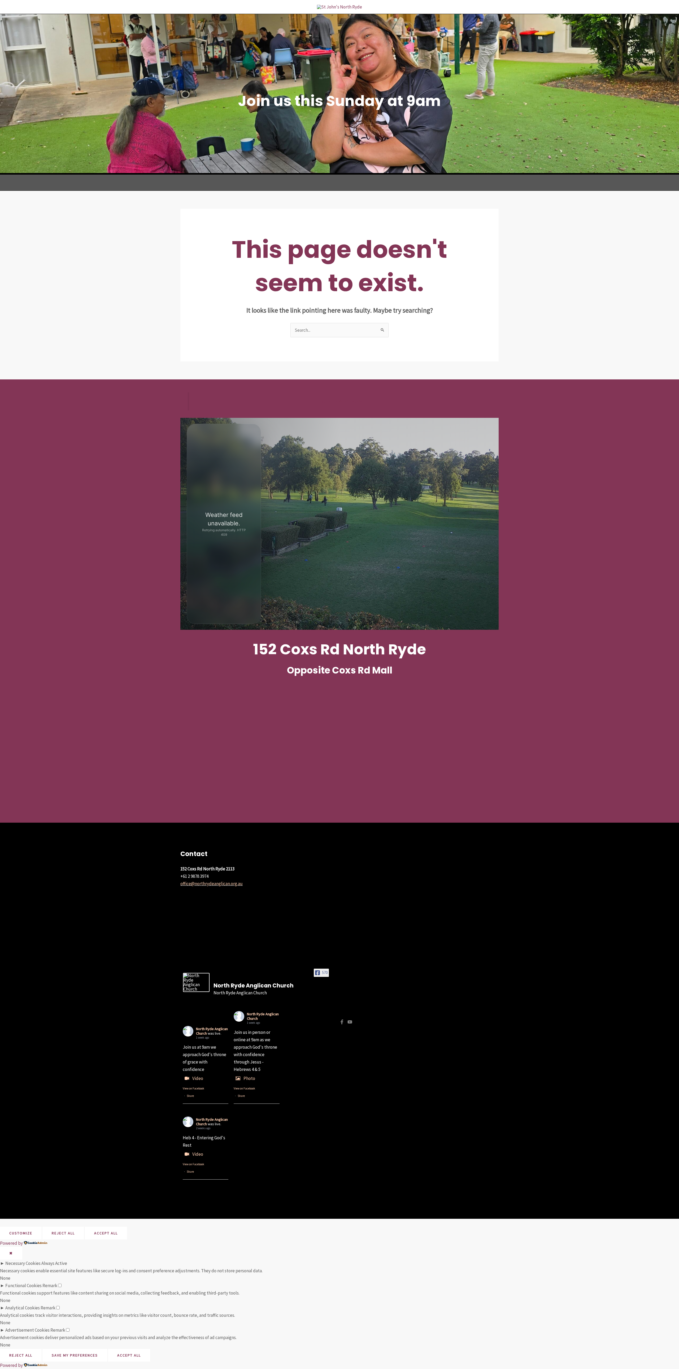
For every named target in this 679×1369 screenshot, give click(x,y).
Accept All (106, 1233)
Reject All (63, 1233)
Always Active (54, 1263)
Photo (249, 1078)
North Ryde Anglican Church (263, 1016)
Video (197, 1078)
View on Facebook (193, 1088)
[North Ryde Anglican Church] (196, 982)
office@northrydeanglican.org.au (211, 884)
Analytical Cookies (22, 1308)
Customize (20, 1233)
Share (190, 1096)
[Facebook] (342, 1022)
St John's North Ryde (340, 401)
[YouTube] (349, 1022)
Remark (49, 1285)
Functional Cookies (23, 1285)
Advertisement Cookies (27, 1330)
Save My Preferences (75, 1355)
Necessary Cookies (23, 1263)
